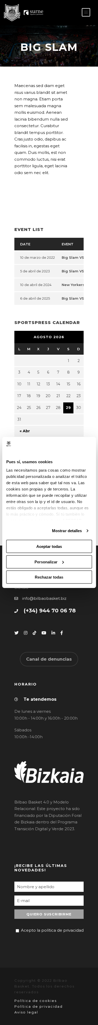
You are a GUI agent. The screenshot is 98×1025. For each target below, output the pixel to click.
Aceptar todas (49, 546)
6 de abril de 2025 (35, 298)
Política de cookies (35, 1001)
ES (62, 12)
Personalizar (45, 562)
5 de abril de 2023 (35, 271)
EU (71, 12)
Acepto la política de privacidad (52, 930)
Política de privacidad (38, 1006)
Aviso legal (26, 1012)
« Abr (25, 431)
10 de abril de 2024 (35, 285)
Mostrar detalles (67, 530)
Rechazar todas (49, 577)
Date (25, 244)
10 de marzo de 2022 (37, 257)
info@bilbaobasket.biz (44, 598)
